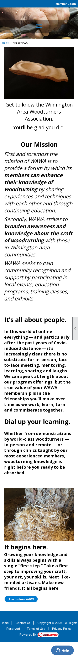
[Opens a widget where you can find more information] (62, 651)
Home (5, 42)
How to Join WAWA (21, 599)
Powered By (28, 634)
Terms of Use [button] (36, 628)
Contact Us (23, 623)
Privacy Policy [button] (62, 628)
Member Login (66, 3)
